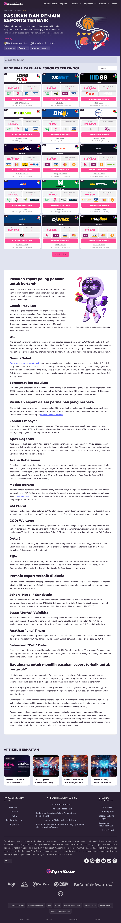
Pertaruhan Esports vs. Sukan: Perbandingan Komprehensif (56, 824)
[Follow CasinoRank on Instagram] (91, 870)
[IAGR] (11, 894)
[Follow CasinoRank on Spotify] (108, 870)
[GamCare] (40, 894)
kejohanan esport (23, 499)
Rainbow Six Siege (14, 830)
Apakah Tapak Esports (61, 814)
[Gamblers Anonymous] (24, 894)
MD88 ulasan (98, 103)
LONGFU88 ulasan (22, 103)
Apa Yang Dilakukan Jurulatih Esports (61, 830)
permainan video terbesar (59, 418)
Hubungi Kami (107, 821)
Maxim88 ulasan (60, 209)
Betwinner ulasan (98, 209)
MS (6, 870)
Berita (114, 3)
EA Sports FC (14, 834)
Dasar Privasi (107, 840)
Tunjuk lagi (58, 254)
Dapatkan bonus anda (22, 99)
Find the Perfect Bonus (61, 818)
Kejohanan (88, 3)
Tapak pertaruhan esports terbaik (24, 366)
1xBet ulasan (60, 103)
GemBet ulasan (98, 174)
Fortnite (14, 821)
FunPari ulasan (22, 138)
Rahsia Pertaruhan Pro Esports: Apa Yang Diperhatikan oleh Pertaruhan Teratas (60, 835)
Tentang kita (107, 817)
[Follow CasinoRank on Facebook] (85, 870)
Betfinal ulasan (98, 244)
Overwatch (14, 817)
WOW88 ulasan (98, 138)
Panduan (102, 3)
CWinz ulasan (60, 244)
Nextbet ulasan (22, 244)
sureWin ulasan (22, 174)
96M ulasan (22, 209)
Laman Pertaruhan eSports (55, 3)
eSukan (75, 3)
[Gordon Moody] (61, 894)
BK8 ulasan (60, 138)
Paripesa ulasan (60, 174)
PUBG (14, 825)
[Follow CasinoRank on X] (97, 870)
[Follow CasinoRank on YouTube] (102, 870)
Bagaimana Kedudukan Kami (105, 834)
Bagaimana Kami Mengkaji (105, 827)
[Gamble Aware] (93, 894)
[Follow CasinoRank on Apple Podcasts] (114, 870)
